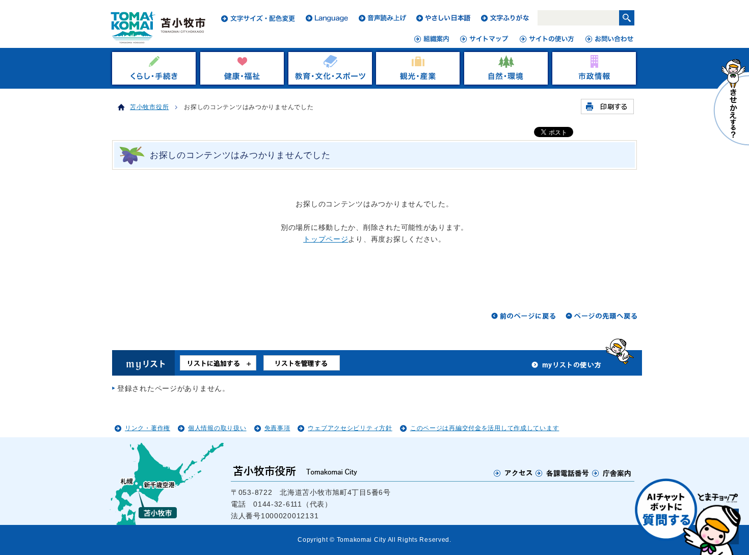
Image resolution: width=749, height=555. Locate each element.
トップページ (325, 239)
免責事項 (277, 428)
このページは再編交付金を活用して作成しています (484, 428)
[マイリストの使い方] (566, 367)
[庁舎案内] (612, 473)
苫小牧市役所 (149, 107)
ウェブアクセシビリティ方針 (350, 428)
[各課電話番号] (563, 473)
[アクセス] (513, 473)
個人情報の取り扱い (217, 428)
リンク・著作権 (147, 428)
